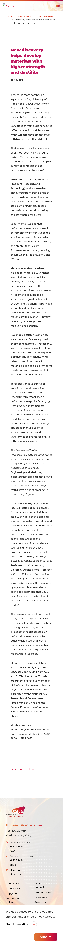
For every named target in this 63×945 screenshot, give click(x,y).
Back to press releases (23, 769)
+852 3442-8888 (16, 862)
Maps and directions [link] (15, 872)
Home (9, 16)
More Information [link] (17, 924)
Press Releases (45, 16)
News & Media (25, 16)
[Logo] (15, 811)
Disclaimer (40, 897)
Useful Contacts (39, 885)
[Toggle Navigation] (58, 5)
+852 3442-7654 (16, 848)
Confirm (45, 937)
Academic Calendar (40, 904)
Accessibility (13, 888)
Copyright (12, 893)
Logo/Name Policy (13, 900)
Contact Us (12, 883)
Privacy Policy (42, 892)
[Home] (8, 5)
